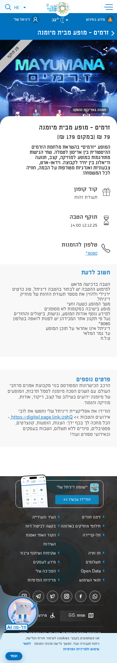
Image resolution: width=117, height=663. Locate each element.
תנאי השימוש (90, 580)
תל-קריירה (92, 535)
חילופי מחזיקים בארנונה (81, 526)
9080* (91, 253)
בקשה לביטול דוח (41, 526)
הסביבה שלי (45, 571)
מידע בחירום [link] (95, 20)
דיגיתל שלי (21, 20)
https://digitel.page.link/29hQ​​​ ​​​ (41, 417)
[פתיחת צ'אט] (20, 613)
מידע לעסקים (44, 562)
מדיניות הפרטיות (41, 580)
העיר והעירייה (44, 517)
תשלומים (93, 562)
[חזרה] (111, 33)
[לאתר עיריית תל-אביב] (62, 8)
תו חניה (94, 553)
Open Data (91, 571)
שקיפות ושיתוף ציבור (38, 553)
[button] (109, 6)
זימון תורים (91, 517)
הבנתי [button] (13, 656)
